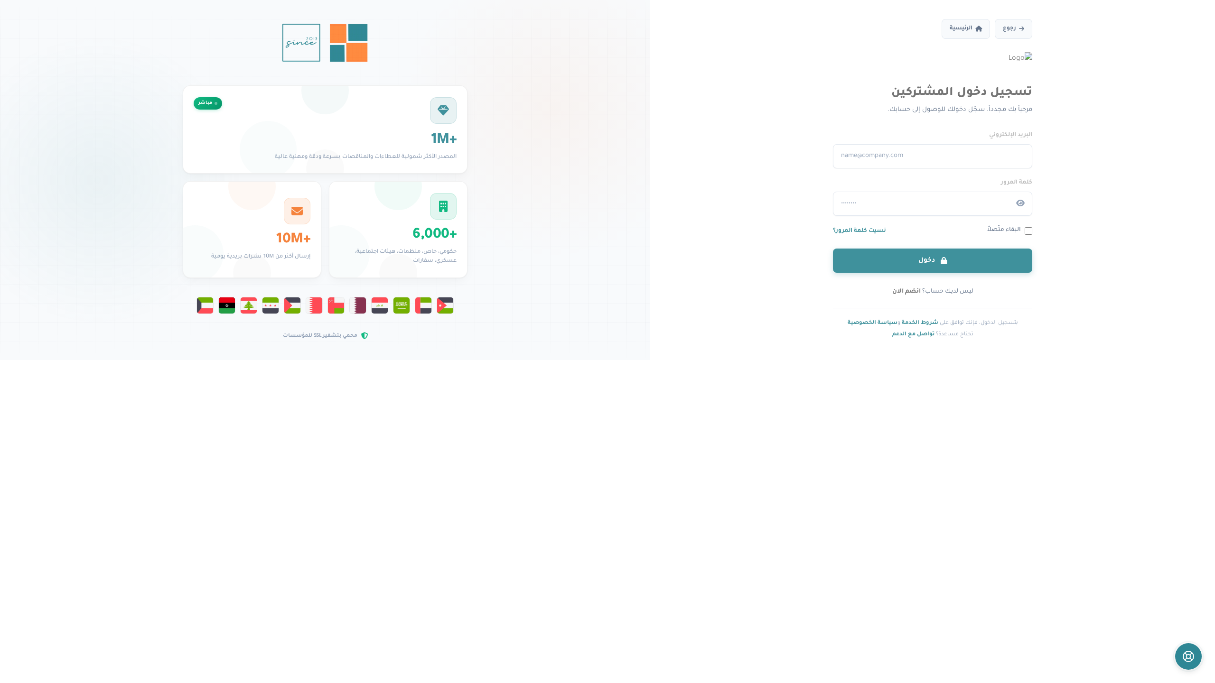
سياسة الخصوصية (872, 323)
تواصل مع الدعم (913, 334)
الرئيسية (961, 29)
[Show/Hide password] (1020, 203)
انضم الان (906, 291)
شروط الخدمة (920, 323)
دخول (927, 260)
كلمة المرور (1016, 182)
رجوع (1009, 29)
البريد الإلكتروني (1010, 135)
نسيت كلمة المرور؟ (859, 231)
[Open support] (1188, 656)
